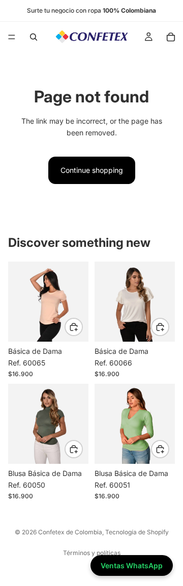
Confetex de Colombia (70, 532)
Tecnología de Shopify (137, 532)
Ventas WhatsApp (132, 565)
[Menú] (11, 37)
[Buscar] (33, 37)
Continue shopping (91, 170)
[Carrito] (171, 37)
